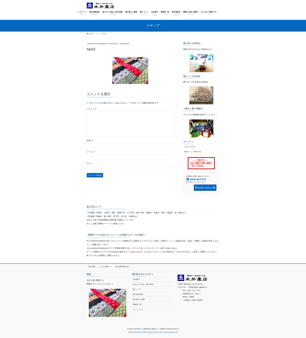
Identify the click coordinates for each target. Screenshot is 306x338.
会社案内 (136, 279)
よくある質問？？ (105, 267)
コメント (92, 109)
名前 (90, 140)
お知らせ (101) (189, 147)
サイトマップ (138, 309)
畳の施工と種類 (139, 299)
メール (91, 152)
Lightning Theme (152, 332)
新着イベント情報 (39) (192, 152)
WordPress (139, 332)
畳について (137, 289)
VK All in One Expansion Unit (168, 332)
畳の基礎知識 (138, 294)
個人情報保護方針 (122, 267)
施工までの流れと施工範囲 (143, 284)
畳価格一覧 (137, 304)
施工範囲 (91, 267)
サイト (89, 163)
